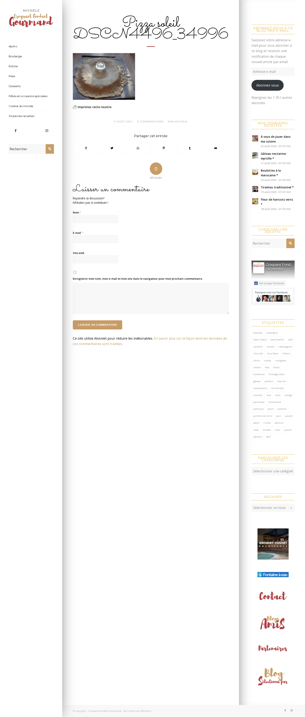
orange (288, 395)
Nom (77, 212)
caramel (257, 346)
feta (267, 367)
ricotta (267, 422)
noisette (257, 395)
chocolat (258, 353)
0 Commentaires (150, 121)
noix (268, 395)
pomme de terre (262, 415)
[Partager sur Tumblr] (190, 148)
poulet (289, 415)
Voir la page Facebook (271, 283)
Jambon (269, 381)
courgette (280, 360)
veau (277, 429)
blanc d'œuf (259, 339)
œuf (268, 436)
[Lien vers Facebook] (15, 130)
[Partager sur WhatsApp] (138, 148)
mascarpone (260, 388)
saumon (278, 422)
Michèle (181, 121)
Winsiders (145, 710)
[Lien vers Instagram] (46, 130)
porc (278, 415)
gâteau (257, 381)
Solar (256, 429)
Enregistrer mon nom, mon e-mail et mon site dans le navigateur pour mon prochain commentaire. (138, 278)
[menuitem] (31, 46)
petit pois (258, 408)
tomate (267, 429)
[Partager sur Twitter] (112, 148)
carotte (270, 346)
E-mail (78, 233)
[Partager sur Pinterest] (164, 148)
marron (281, 381)
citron (256, 360)
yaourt (288, 429)
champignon (285, 346)
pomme (282, 408)
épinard (257, 436)
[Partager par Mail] (216, 148)
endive (257, 367)
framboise (259, 374)
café (290, 339)
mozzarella (277, 388)
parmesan (259, 402)
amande (257, 332)
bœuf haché (277, 339)
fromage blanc (277, 374)
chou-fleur (272, 353)
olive (278, 395)
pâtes (256, 422)
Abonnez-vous (267, 85)
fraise (276, 367)
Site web (78, 253)
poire (271, 408)
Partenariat (274, 402)
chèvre (286, 353)
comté (267, 360)
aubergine (272, 332)
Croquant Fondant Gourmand (104, 710)
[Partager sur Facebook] (86, 148)
